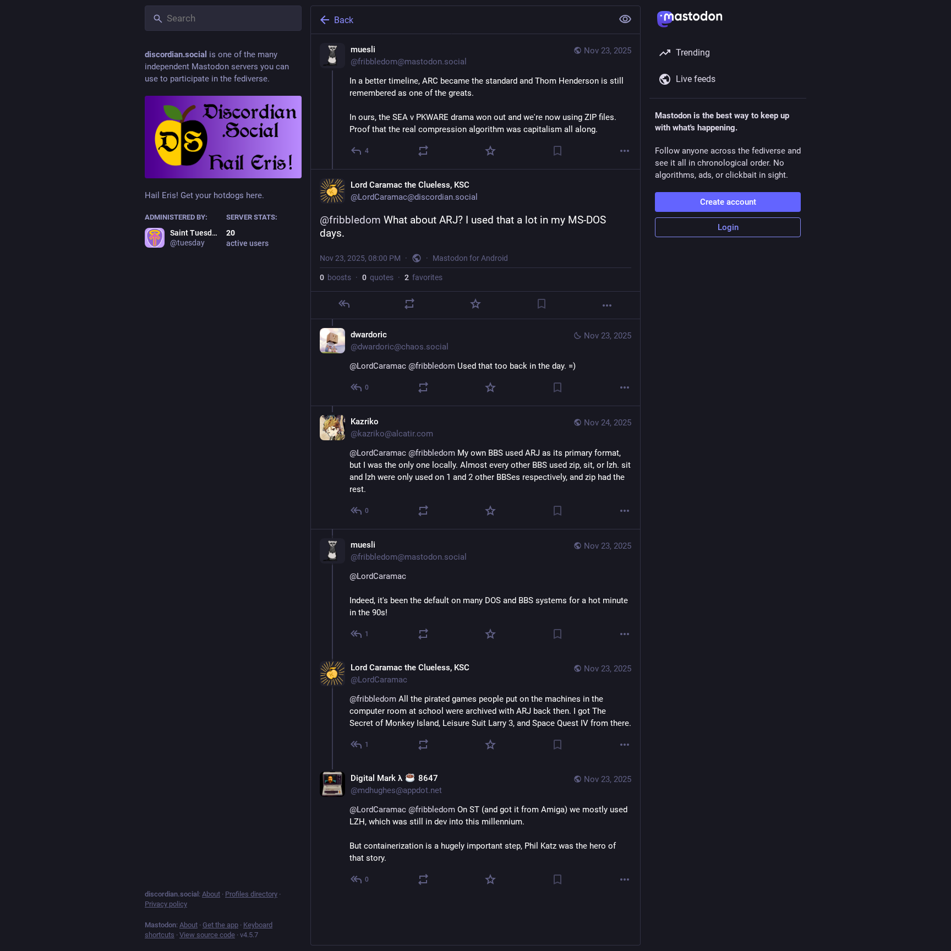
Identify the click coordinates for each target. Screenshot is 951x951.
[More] (624, 150)
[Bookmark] (557, 150)
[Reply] (344, 303)
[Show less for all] (625, 19)
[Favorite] (490, 150)
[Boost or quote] (423, 150)
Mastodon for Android (470, 258)
